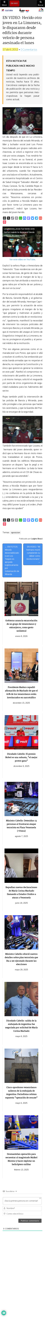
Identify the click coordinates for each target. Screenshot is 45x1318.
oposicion (15, 532)
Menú (4, 5)
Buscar (40, 5)
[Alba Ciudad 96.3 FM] (22, 10)
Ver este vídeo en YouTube (22, 259)
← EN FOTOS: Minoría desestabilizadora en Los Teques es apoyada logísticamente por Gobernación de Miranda (12, 560)
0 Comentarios (29, 49)
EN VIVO (14, 3)
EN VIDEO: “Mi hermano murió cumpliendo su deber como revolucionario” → (33, 554)
